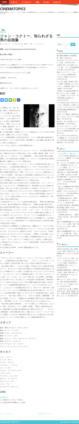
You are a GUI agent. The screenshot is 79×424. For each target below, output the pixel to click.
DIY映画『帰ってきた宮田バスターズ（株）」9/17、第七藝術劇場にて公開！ (68, 67)
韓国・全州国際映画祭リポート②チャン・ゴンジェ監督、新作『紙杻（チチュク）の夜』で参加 (67, 224)
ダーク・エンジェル (6, 414)
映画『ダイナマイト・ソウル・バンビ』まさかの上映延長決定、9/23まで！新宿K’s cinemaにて (67, 74)
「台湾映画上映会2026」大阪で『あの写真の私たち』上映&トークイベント (67, 200)
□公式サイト (4, 397)
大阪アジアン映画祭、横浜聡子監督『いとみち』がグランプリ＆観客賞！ (67, 116)
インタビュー (27, 2)
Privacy (46, 2)
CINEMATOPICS (12, 8)
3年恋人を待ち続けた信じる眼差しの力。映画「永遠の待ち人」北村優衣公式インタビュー (67, 251)
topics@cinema (6, 44)
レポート (14, 2)
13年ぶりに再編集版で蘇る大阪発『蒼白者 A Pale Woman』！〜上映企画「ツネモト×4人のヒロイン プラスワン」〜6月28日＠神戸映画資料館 (68, 191)
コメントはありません (38, 44)
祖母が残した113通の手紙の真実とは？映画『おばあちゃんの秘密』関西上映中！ (67, 174)
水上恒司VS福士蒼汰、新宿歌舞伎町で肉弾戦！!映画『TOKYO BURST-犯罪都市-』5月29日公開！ (68, 207)
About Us (57, 2)
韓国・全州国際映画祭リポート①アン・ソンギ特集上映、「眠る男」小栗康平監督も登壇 (67, 233)
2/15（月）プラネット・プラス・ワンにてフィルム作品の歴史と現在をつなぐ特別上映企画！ (68, 128)
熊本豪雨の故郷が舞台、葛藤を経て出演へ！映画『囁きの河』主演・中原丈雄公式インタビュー (67, 272)
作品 (37, 2)
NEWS (4, 2)
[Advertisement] (39, 21)
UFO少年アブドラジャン (45, 414)
